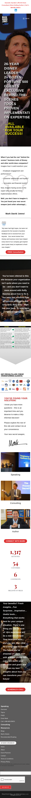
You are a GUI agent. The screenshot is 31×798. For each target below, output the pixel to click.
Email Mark (4, 718)
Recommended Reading (8, 737)
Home (3, 746)
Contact (3, 755)
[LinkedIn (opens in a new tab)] (15, 10)
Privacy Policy (5, 761)
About (3, 749)
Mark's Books (5, 734)
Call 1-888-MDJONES (8, 721)
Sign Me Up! (5, 787)
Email (2, 770)
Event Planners (6, 752)
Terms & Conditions (7, 758)
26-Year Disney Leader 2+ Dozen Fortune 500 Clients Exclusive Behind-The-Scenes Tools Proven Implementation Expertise (17, 90)
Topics (3, 712)
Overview (4, 709)
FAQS (3, 715)
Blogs (3, 731)
